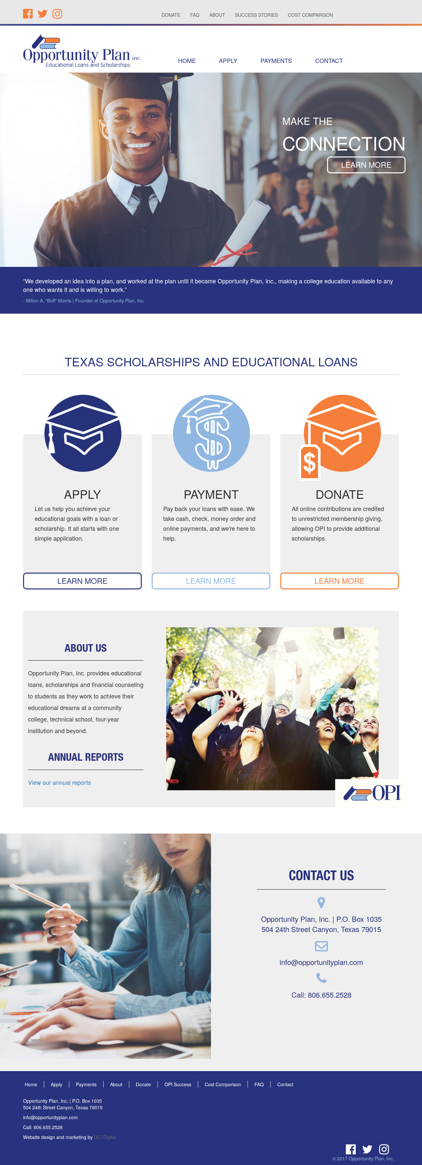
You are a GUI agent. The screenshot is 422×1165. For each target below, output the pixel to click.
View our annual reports (59, 782)
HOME (187, 60)
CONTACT (329, 60)
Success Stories (256, 15)
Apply (56, 1084)
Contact (285, 1084)
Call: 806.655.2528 (321, 994)
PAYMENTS (276, 60)
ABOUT (217, 15)
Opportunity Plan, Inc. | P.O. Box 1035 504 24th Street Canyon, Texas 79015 (321, 924)
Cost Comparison (310, 15)
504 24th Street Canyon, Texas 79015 (63, 1107)
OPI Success (178, 1084)
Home (31, 1084)
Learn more (366, 164)
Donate (171, 15)
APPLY (228, 60)
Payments (86, 1084)
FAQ (194, 15)
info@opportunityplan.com (321, 962)
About (116, 1084)
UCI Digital (105, 1137)
